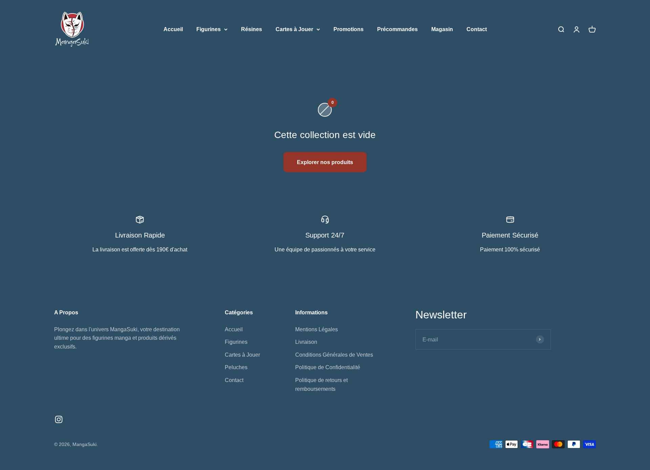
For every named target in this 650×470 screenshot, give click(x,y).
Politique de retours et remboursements (321, 384)
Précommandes (397, 29)
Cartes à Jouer (294, 29)
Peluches (236, 367)
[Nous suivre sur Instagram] (58, 419)
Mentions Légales (316, 329)
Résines (251, 29)
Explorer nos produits (325, 162)
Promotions (348, 29)
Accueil (173, 29)
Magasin (442, 29)
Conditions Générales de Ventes (334, 355)
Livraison (306, 342)
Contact (477, 29)
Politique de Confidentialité (327, 367)
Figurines (208, 29)
